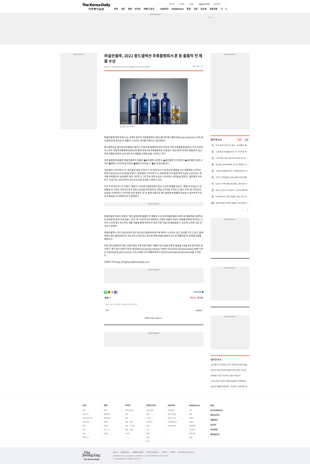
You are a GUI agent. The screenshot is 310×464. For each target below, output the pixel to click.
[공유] (202, 66)
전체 (116, 8)
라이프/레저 (129, 410)
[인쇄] (197, 66)
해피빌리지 (214, 434)
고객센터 (172, 452)
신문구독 (171, 4)
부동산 (106, 425)
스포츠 (148, 418)
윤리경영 (164, 452)
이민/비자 (85, 422)
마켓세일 (192, 433)
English (191, 4)
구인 (190, 410)
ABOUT (115, 452)
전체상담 (171, 410)
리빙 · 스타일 (130, 425)
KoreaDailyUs (216, 410)
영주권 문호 (172, 425)
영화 (147, 414)
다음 (247, 210)
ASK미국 (164, 8)
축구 (147, 441)
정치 (83, 429)
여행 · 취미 (129, 422)
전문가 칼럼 (172, 414)
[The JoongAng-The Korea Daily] (91, 455)
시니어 (127, 433)
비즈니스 (107, 429)
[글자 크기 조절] (193, 66)
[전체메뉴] (221, 8)
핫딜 (189, 8)
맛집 (190, 437)
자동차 (106, 433)
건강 (126, 414)
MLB (148, 425)
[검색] (226, 8)
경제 (130, 8)
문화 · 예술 (129, 429)
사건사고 (85, 414)
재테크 (106, 422)
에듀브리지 (214, 414)
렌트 (190, 414)
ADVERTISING (125, 452)
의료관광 (213, 8)
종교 (126, 418)
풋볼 (147, 433)
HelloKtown (177, 8)
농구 (147, 429)
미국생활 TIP (172, 422)
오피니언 (85, 437)
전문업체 (192, 425)
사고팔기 (192, 429)
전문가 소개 (172, 418)
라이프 (138, 8)
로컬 (246, 139)
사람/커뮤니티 (87, 418)
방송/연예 (149, 410)
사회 (123, 8)
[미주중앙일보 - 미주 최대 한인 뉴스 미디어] (96, 6)
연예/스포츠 (149, 8)
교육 (196, 8)
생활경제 (107, 414)
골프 (147, 437)
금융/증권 (107, 418)
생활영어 (214, 419)
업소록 (204, 8)
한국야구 (149, 422)
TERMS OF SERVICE (152, 452)
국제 (83, 433)
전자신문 (181, 4)
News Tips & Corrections (186, 452)
